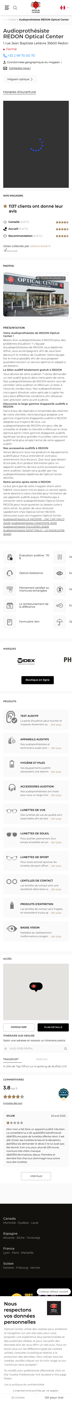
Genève (8, 1268)
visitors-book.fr (40, 246)
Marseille (27, 1253)
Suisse (8, 1263)
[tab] (19, 1059)
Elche (21, 1238)
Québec (23, 1223)
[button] (7, 7)
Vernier (35, 1268)
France (8, 1248)
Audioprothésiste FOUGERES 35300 (26, 527)
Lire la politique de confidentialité (24, 1385)
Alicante (9, 1238)
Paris (15, 1253)
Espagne (10, 1233)
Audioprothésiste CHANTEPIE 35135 (34, 523)
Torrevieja (33, 1238)
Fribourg (22, 1268)
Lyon (6, 1253)
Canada (9, 1218)
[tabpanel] (36, 1066)
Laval (34, 1223)
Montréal (9, 1223)
